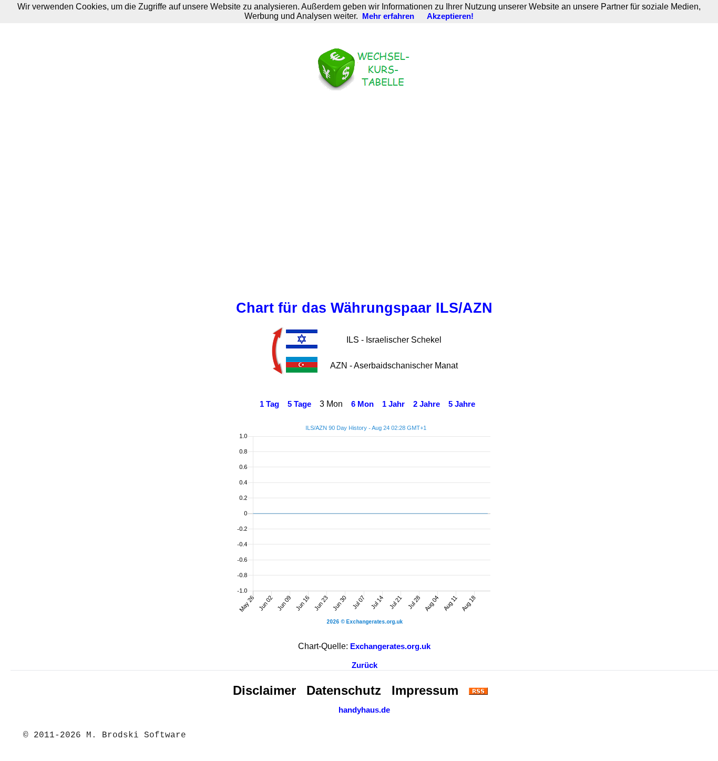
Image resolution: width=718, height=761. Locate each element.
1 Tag (269, 404)
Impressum (425, 690)
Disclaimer (264, 690)
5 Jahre (461, 404)
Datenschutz (343, 690)
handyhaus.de (364, 710)
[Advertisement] (364, 192)
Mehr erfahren (388, 16)
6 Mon (362, 404)
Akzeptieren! (450, 16)
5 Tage (299, 404)
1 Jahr (393, 404)
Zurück (364, 665)
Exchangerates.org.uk (390, 646)
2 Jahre (426, 404)
